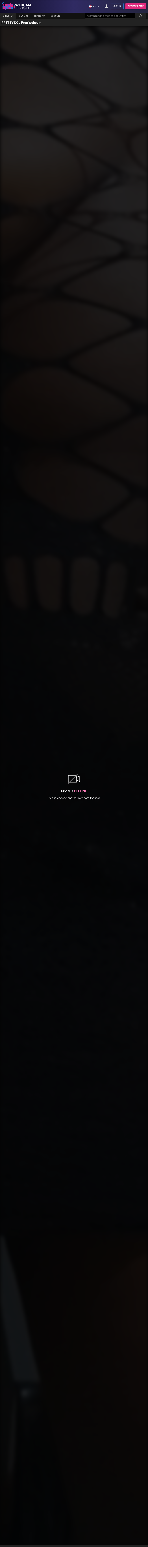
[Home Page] (16, 6)
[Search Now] (140, 15)
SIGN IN (117, 6)
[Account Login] (106, 6)
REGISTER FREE (136, 6)
